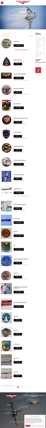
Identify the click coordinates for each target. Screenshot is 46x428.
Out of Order (38, 47)
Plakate (37, 50)
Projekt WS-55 (16, 41)
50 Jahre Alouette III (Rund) (19, 88)
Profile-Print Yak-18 (17, 188)
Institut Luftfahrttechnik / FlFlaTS (21, 118)
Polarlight (16, 316)
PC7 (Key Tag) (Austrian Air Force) (20, 302)
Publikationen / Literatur (40, 52)
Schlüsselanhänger (39, 54)
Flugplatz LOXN (17, 344)
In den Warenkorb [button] (19, 45)
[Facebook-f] (19, 408)
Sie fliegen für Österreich (19, 174)
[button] (44, 416)
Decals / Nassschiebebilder (40, 38)
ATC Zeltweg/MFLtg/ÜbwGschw (20, 160)
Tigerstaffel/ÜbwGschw (18, 146)
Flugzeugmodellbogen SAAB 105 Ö (20, 204)
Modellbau (38, 43)
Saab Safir (15, 330)
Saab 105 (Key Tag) (17, 218)
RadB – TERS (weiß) (17, 103)
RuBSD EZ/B (15, 231)
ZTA (14, 245)
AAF (37, 36)
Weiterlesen (18, 92)
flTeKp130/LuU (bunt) (17, 132)
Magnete (37, 41)
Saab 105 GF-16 (16, 358)
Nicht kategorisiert (39, 45)
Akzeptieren (28, 425)
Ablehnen (33, 425)
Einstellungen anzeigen (40, 425)
